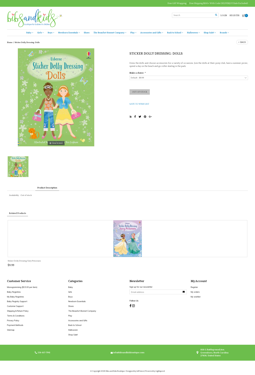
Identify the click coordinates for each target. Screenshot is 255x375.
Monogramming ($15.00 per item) (22, 287)
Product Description (47, 188)
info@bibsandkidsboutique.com (128, 352)
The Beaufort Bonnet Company (109, 32)
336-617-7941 (43, 352)
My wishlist (195, 297)
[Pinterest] (146, 117)
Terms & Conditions (15, 316)
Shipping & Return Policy (18, 311)
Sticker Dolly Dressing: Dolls (27, 42)
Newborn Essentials (68, 32)
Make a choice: (137, 73)
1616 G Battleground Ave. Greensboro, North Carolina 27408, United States (214, 352)
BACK (243, 42)
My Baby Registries (15, 297)
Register (234, 15)
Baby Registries (14, 292)
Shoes (87, 32)
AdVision (140, 371)
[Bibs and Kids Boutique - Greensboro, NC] (34, 18)
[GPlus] (151, 117)
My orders (195, 292)
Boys (50, 32)
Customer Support (15, 306)
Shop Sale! (209, 32)
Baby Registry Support (17, 301)
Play (132, 32)
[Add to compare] (131, 117)
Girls (39, 32)
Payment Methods (15, 325)
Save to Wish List (139, 104)
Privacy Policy (13, 320)
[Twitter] (141, 117)
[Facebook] (136, 117)
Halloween (192, 32)
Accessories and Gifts (151, 32)
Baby (29, 32)
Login (223, 15)
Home (9, 42)
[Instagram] (133, 305)
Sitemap (10, 330)
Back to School (174, 32)
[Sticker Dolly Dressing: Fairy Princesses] (127, 238)
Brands (224, 32)
